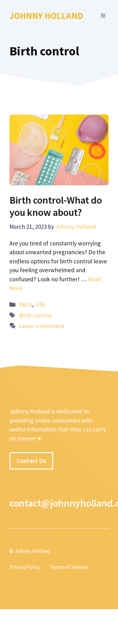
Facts (25, 304)
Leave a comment (41, 326)
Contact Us (31, 460)
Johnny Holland (46, 15)
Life (40, 304)
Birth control (35, 315)
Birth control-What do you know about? (55, 206)
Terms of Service (69, 567)
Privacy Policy (25, 567)
